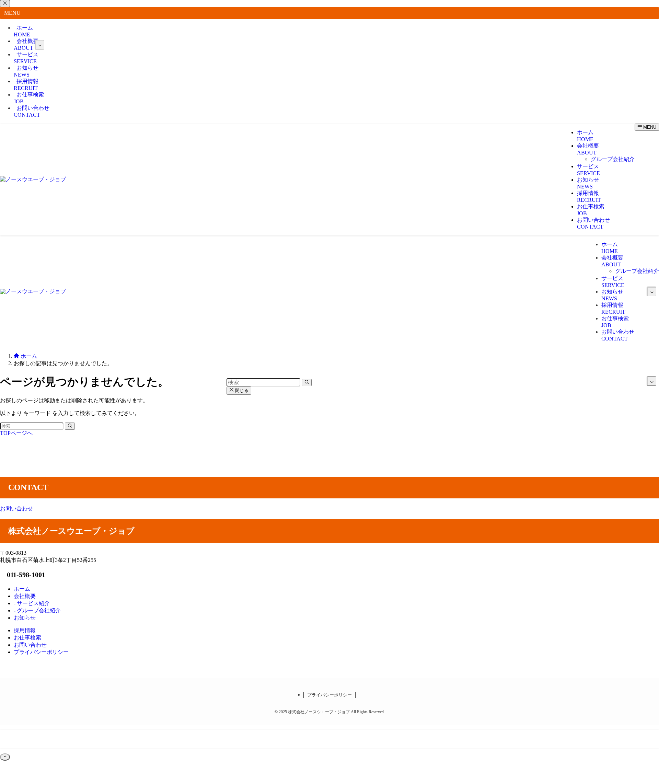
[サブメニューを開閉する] (39, 44)
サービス (26, 57)
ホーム (23, 31)
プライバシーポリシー (329, 694)
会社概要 (26, 44)
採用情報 (26, 84)
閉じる (241, 390)
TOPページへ (16, 433)
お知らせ (26, 71)
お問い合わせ (31, 111)
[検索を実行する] (70, 426)
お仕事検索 (29, 98)
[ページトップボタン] (5, 757)
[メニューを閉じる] (5, 3)
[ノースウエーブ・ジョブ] (33, 179)
